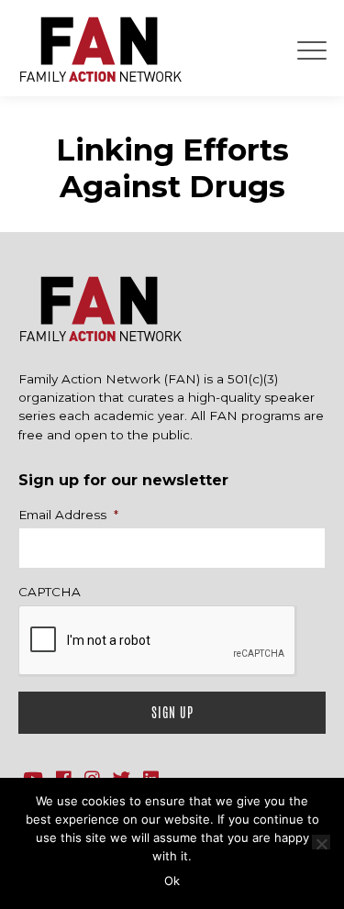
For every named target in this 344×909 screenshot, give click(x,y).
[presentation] (157, 641)
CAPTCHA (49, 591)
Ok (172, 880)
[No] (321, 842)
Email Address (68, 514)
